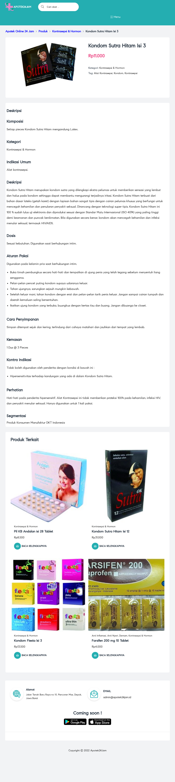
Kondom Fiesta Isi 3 (28, 640)
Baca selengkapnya (34, 546)
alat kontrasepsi (103, 73)
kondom (118, 73)
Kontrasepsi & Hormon (112, 67)
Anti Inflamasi (99, 635)
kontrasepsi (131, 73)
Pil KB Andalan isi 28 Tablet (33, 531)
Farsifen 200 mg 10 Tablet (110, 640)
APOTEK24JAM (22, 6)
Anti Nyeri (112, 635)
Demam (123, 635)
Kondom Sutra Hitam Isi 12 (110, 531)
